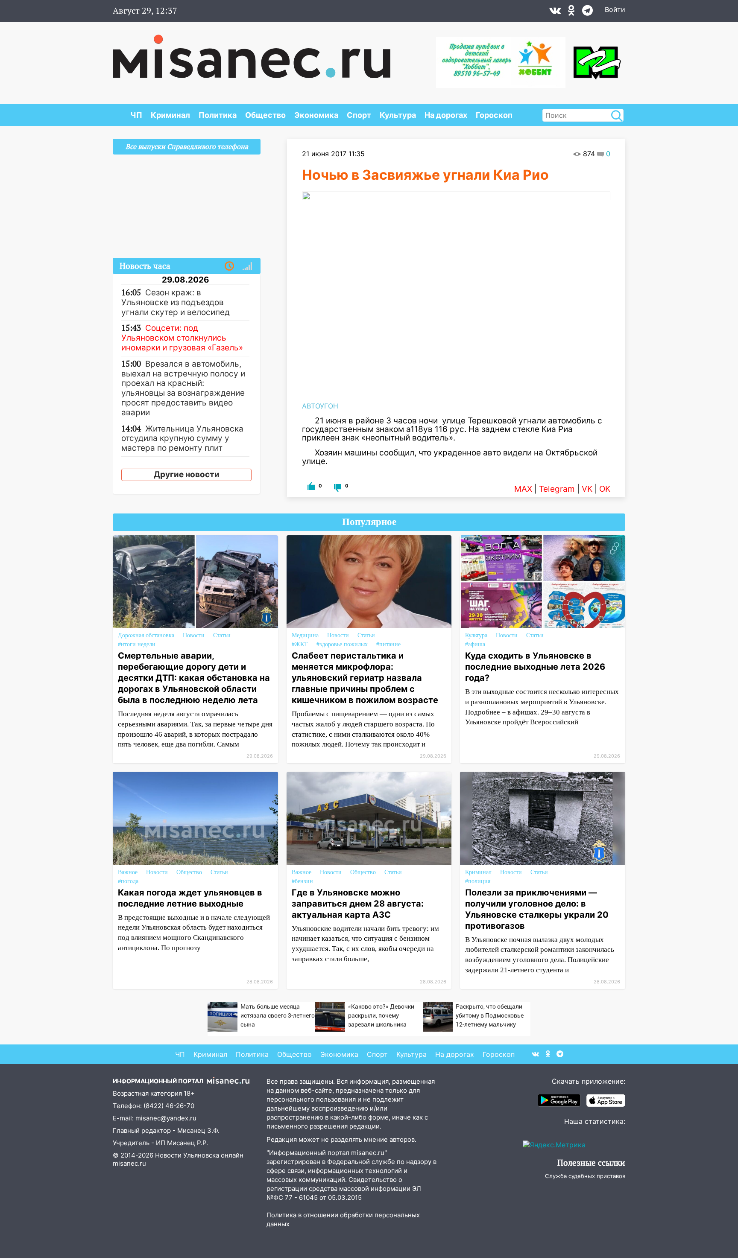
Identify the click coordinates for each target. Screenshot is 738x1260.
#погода (128, 881)
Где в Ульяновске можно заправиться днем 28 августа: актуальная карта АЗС (358, 903)
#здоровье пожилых (342, 644)
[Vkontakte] (555, 12)
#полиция (477, 881)
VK (587, 489)
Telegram (557, 489)
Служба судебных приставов (585, 1175)
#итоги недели (136, 644)
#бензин (302, 881)
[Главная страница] (251, 52)
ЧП (136, 115)
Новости (194, 635)
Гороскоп (494, 115)
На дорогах (446, 115)
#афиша (475, 644)
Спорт (359, 115)
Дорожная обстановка (146, 635)
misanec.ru (129, 1163)
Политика (218, 115)
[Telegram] (587, 12)
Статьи (222, 635)
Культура (398, 115)
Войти (615, 9)
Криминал (170, 115)
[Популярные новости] (247, 266)
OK (604, 489)
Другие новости (187, 474)
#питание (388, 644)
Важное (128, 872)
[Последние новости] (229, 266)
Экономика (316, 115)
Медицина (305, 635)
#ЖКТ (300, 644)
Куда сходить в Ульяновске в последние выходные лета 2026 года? (535, 666)
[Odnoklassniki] (571, 12)
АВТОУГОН (320, 406)
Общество (265, 115)
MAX (523, 489)
